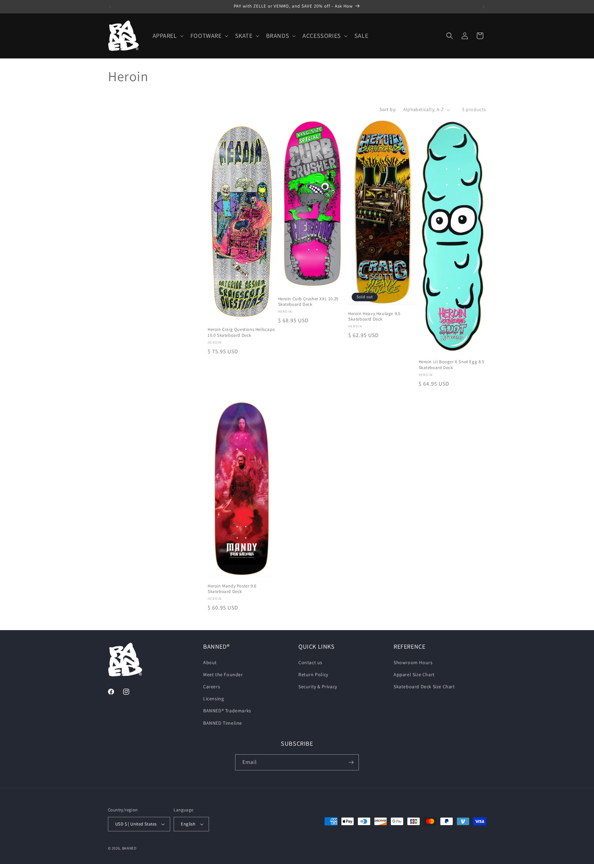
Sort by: (388, 109)
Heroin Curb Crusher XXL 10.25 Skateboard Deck (308, 301)
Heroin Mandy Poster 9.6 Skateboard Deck (232, 589)
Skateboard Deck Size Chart (424, 686)
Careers (211, 686)
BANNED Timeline (222, 723)
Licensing (213, 698)
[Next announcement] (483, 6)
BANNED (129, 848)
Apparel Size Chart (414, 674)
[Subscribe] (351, 762)
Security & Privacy (317, 686)
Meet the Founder (223, 674)
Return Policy (313, 674)
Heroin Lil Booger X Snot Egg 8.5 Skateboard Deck (451, 364)
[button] (167, 36)
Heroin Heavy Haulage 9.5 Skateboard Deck (374, 316)
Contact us (310, 662)
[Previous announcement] (110, 6)
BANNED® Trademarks (227, 711)
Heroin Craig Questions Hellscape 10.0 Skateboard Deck (241, 332)
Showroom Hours (413, 662)
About (210, 662)
